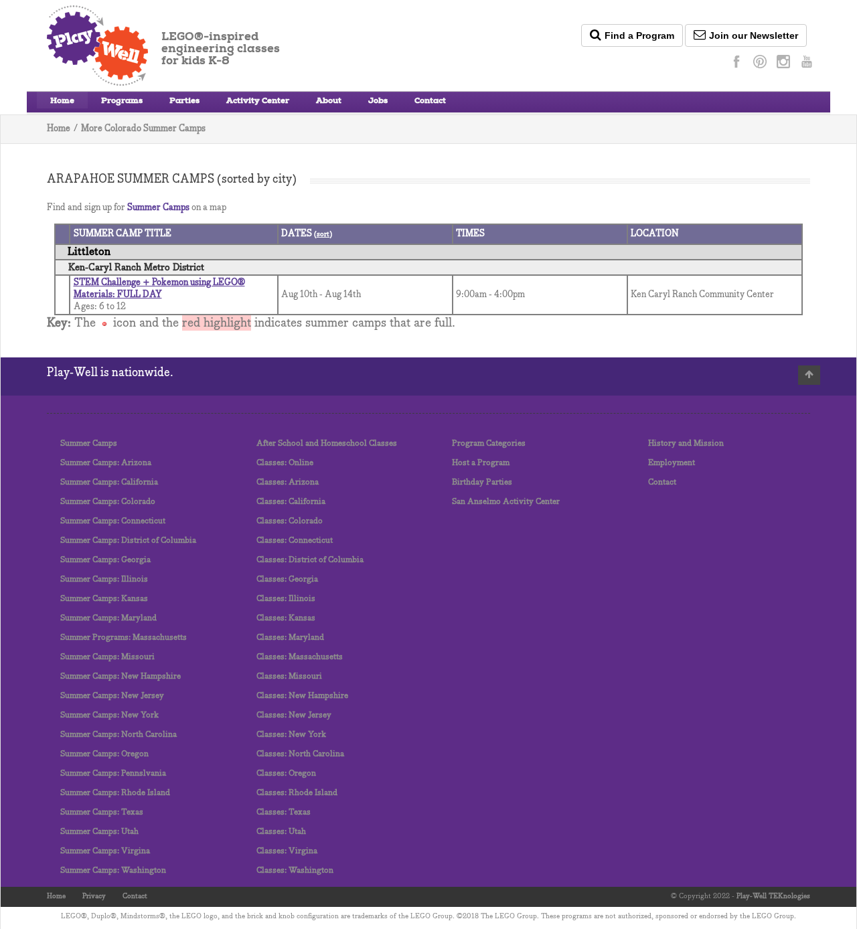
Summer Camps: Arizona (105, 463)
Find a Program (639, 35)
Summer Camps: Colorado (107, 502)
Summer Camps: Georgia (105, 560)
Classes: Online (284, 463)
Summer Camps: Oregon (104, 754)
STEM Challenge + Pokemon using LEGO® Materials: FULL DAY (159, 289)
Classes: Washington (294, 870)
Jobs (378, 102)
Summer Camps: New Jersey (112, 696)
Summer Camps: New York (109, 715)
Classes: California (290, 502)
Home (62, 102)
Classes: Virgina (286, 851)
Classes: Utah (281, 832)
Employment (671, 463)
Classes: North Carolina (300, 754)
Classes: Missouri (289, 676)
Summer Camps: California (109, 482)
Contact (430, 102)
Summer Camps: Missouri (107, 657)
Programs (122, 102)
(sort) (323, 234)
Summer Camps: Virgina (105, 851)
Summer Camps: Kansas (104, 599)
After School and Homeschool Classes (326, 443)
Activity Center (257, 102)
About (328, 102)
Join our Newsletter (753, 35)
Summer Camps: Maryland (108, 618)
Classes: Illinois (285, 599)
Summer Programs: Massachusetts (123, 637)
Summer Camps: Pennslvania (113, 773)
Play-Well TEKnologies (773, 896)
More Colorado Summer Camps (143, 129)
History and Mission (686, 443)
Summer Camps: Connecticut (112, 521)
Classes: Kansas (285, 618)
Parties (184, 102)
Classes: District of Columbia (310, 560)
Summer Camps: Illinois (104, 579)
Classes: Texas (283, 812)
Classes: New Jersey (293, 715)
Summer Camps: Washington (113, 870)
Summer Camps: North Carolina (118, 735)
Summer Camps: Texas (101, 812)
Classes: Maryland (290, 637)
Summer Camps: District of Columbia (128, 540)
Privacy (94, 896)
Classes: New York (291, 735)
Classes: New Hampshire (302, 696)
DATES (297, 234)
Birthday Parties (482, 482)
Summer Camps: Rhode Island (115, 793)
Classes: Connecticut (294, 540)
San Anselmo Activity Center (506, 502)
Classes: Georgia (287, 579)
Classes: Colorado (289, 521)
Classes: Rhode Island (296, 793)
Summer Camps (158, 208)
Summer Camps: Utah (99, 832)
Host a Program (481, 463)
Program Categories (489, 443)
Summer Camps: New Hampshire (120, 676)
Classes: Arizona (287, 482)
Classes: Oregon (286, 773)
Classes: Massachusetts (299, 657)
